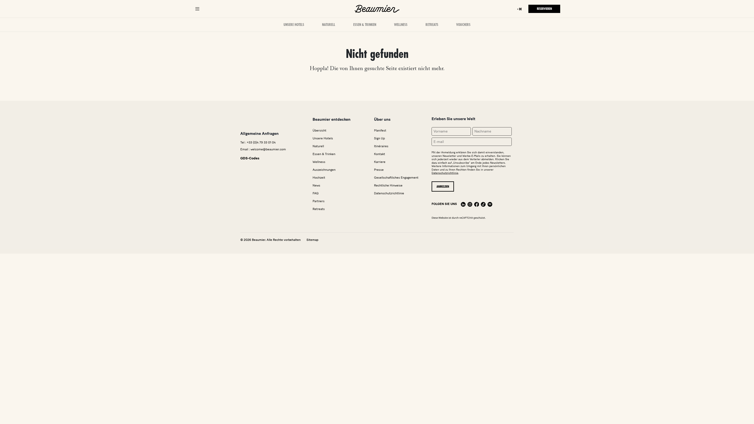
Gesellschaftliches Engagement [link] (396, 177)
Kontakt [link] (379, 154)
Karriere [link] (379, 162)
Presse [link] (379, 170)
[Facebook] (476, 203)
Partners (319, 201)
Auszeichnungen (324, 170)
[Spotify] (490, 203)
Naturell (328, 24)
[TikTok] (483, 203)
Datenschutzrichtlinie (445, 173)
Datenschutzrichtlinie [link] (389, 193)
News (316, 185)
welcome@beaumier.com (268, 149)
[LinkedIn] (463, 203)
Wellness (400, 24)
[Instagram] (470, 203)
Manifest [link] (380, 130)
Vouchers (463, 24)
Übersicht (319, 130)
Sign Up (379, 138)
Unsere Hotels (294, 24)
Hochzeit (319, 177)
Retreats (431, 24)
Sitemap (312, 240)
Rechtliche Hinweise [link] (388, 185)
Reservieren (544, 8)
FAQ (315, 193)
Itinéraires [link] (381, 146)
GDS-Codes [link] (249, 158)
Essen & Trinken (364, 24)
